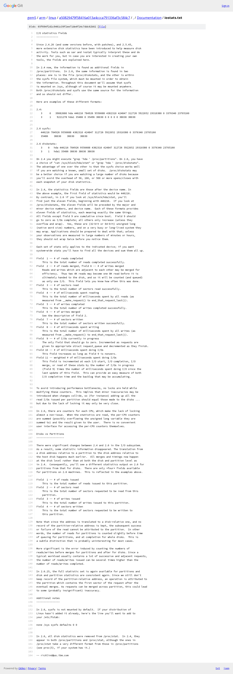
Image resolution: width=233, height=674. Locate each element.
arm (42, 17)
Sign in (225, 5)
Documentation (149, 17)
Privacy (32, 668)
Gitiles (21, 668)
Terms (42, 668)
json (226, 668)
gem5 (31, 17)
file (102, 26)
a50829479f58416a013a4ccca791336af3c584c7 (94, 17)
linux (52, 17)
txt (218, 668)
